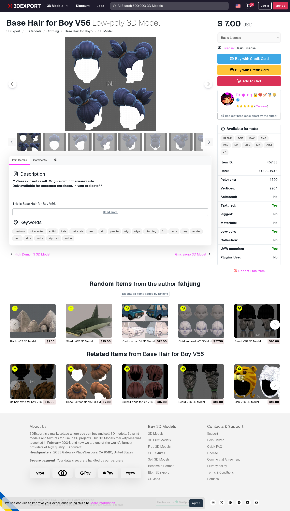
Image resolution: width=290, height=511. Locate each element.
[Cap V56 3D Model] (257, 381)
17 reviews (261, 106)
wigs (137, 231)
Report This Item (251, 271)
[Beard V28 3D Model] (257, 321)
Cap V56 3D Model (247, 402)
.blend (227, 138)
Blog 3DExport (158, 472)
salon (68, 238)
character (37, 231)
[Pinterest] (230, 503)
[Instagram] (213, 503)
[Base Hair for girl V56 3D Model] (89, 381)
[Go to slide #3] (80, 142)
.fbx (225, 145)
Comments (40, 160)
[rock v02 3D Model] (33, 321)
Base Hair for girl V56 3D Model (86, 402)
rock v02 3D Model (23, 341)
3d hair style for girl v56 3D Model (144, 402)
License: (229, 48)
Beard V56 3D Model (192, 402)
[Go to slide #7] (181, 142)
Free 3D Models (159, 447)
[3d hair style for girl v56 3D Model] (145, 381)
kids (28, 238)
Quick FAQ (214, 447)
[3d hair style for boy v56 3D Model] (33, 381)
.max (251, 138)
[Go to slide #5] (130, 142)
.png (263, 138)
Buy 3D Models (162, 426)
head (92, 231)
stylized (54, 238)
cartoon (20, 231)
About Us (38, 426)
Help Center (215, 440)
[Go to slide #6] (155, 142)
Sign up (280, 5)
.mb (236, 145)
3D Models (156, 434)
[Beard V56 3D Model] (201, 381)
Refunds (213, 479)
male (174, 231)
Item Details (19, 160)
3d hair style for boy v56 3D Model (32, 402)
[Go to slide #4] (105, 142)
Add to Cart (251, 81)
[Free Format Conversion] (224, 152)
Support (212, 434)
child (52, 231)
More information (102, 503)
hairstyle (77, 231)
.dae (240, 138)
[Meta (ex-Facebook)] (239, 503)
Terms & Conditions (220, 472)
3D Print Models (159, 440)
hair (63, 231)
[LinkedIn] (248, 503)
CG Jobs (154, 479)
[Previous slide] (12, 84)
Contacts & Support (225, 426)
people (114, 231)
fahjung (244, 95)
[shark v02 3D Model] (89, 321)
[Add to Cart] (42, 332)
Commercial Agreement (223, 459)
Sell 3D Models (159, 459)
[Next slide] (208, 84)
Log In (265, 5)
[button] (274, 324)
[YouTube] (256, 503)
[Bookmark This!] (50, 332)
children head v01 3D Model (196, 341)
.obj (269, 145)
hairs (39, 238)
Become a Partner (161, 466)
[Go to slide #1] (29, 142)
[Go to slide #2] (54, 142)
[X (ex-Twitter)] (222, 503)
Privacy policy (217, 466)
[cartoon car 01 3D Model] (145, 321)
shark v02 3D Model (79, 341)
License (212, 453)
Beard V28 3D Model (248, 341)
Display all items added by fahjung (145, 294)
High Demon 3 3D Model (32, 254)
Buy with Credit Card (251, 58)
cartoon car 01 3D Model (139, 341)
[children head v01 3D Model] (201, 321)
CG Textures (156, 453)
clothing (151, 231)
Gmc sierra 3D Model (190, 254)
